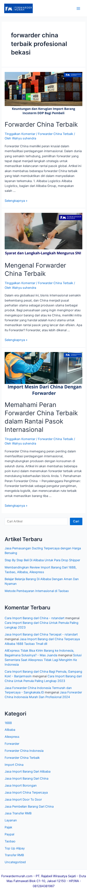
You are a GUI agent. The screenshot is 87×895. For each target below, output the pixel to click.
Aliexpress (12, 737)
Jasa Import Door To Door (23, 799)
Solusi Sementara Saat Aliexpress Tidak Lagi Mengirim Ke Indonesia (43, 659)
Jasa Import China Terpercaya (26, 792)
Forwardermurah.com (17, 876)
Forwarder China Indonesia (24, 751)
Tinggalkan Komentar (20, 134)
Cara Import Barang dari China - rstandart (34, 618)
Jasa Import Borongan (21, 785)
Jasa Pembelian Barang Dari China (29, 806)
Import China (14, 765)
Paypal (9, 834)
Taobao (10, 841)
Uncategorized (15, 862)
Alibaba (10, 730)
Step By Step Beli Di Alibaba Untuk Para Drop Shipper (42, 560)
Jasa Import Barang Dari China (26, 778)
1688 (8, 723)
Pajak (8, 827)
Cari (76, 521)
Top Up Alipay (15, 848)
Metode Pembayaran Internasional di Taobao (37, 591)
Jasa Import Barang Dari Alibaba (27, 771)
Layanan (11, 820)
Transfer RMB (14, 855)
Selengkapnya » (16, 201)
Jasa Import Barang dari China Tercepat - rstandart (41, 634)
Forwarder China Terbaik (41, 124)
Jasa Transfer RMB (18, 813)
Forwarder (12, 744)
